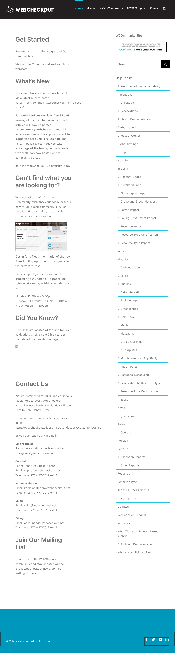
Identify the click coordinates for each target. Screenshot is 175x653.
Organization (126, 416)
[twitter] (153, 639)
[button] (164, 8)
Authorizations (127, 127)
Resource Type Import (135, 243)
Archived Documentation (134, 119)
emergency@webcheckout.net (35, 453)
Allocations (125, 94)
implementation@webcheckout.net (47, 488)
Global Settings (128, 144)
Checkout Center (129, 135)
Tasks (124, 399)
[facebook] (146, 639)
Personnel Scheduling (134, 374)
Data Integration (131, 292)
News (121, 407)
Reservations (129, 111)
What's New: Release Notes (136, 552)
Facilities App (129, 300)
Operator (126, 432)
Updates (123, 506)
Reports (123, 449)
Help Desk (127, 317)
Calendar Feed (133, 341)
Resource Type (127, 482)
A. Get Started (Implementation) (139, 86)
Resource (124, 473)
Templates (130, 350)
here (33, 573)
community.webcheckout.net (40, 129)
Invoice (122, 251)
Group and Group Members (138, 201)
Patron (122, 424)
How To (123, 160)
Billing (124, 275)
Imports (123, 168)
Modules (123, 259)
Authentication (130, 267)
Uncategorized (127, 498)
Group (122, 152)
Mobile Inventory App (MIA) (138, 358)
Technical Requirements (133, 490)
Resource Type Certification (139, 234)
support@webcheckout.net (41, 274)
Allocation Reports (132, 457)
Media (124, 325)
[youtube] (160, 639)
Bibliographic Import (134, 193)
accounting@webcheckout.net (44, 523)
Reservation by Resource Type (140, 383)
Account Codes (130, 176)
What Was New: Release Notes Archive (138, 534)
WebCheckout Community (44, 165)
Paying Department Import (138, 218)
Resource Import (131, 226)
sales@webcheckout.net (40, 505)
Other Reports (129, 465)
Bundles (125, 284)
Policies (123, 440)
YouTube (33, 64)
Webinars (124, 523)
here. (52, 466)
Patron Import (129, 210)
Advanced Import (132, 185)
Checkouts (127, 102)
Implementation (36, 51)
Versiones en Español (132, 515)
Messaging (127, 333)
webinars (21, 69)
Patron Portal (129, 366)
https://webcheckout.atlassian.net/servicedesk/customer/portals (58, 427)
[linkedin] (167, 639)
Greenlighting (129, 308)
